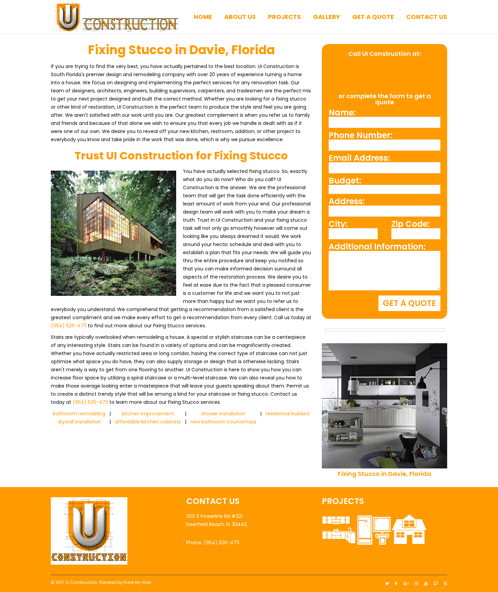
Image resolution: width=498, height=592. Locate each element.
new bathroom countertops (223, 421)
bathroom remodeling (79, 413)
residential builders (288, 413)
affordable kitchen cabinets (148, 421)
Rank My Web (137, 582)
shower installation (223, 413)
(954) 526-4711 (68, 325)
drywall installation (79, 421)
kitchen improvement (148, 413)
